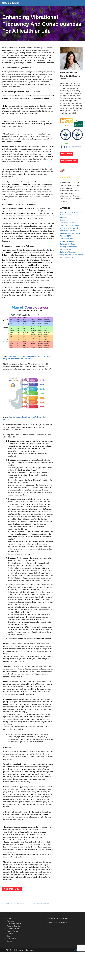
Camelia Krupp (10, 3)
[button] (81, 3)
